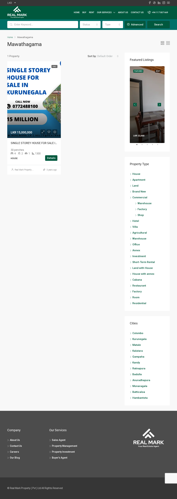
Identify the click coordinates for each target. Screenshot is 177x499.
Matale (136, 344)
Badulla (137, 374)
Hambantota (140, 397)
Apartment (138, 179)
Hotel (135, 221)
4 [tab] (154, 146)
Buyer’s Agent (59, 457)
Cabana (137, 279)
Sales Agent (58, 440)
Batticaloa (138, 392)
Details (51, 158)
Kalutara (137, 350)
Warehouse (145, 203)
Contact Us (137, 12)
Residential (139, 303)
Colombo (137, 333)
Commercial (139, 197)
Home (77, 12)
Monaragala (139, 386)
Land (135, 185)
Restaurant (139, 285)
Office (136, 244)
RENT (91, 12)
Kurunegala (139, 339)
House (136, 173)
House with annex (143, 273)
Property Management (64, 446)
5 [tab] (159, 146)
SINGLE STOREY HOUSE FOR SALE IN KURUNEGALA (43, 143)
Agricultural (139, 232)
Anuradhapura (141, 380)
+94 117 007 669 (159, 12)
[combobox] (90, 24)
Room (135, 297)
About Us (123, 12)
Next (159, 104)
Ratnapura (138, 368)
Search (158, 24)
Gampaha (138, 356)
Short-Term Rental (143, 262)
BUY (84, 12)
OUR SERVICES (104, 12)
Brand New (139, 191)
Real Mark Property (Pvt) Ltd (27, 170)
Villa (135, 226)
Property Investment (63, 451)
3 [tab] (149, 146)
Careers (14, 451)
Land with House (142, 268)
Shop (141, 215)
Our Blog (15, 457)
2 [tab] (144, 146)
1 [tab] (138, 146)
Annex (136, 250)
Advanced (136, 24)
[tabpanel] (147, 104)
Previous (135, 104)
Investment (139, 256)
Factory (142, 209)
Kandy (136, 362)
